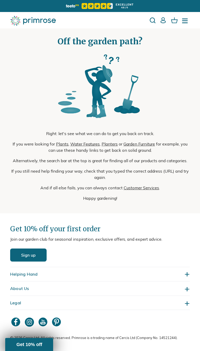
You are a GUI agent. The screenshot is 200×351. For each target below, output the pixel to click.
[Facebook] (16, 322)
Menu (186, 22)
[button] (29, 344)
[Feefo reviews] (100, 6)
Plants (62, 144)
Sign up (28, 255)
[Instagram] (30, 322)
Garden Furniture (139, 144)
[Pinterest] (57, 322)
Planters (110, 144)
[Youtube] (43, 322)
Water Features (85, 144)
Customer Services (141, 187)
